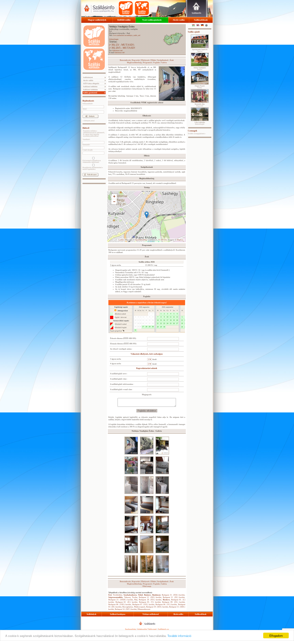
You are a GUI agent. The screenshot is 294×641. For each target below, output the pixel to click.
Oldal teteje (146, 586)
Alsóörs (200, 68)
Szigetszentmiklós (115, 597)
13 (143, 320)
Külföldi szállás (124, 20)
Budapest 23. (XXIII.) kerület (120, 600)
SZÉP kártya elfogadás (91, 83)
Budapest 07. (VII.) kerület (143, 604)
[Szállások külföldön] (141, 8)
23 (153, 323)
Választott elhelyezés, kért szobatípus (147, 354)
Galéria (164, 62)
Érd (110, 31)
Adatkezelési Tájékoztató (147, 629)
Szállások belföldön (90, 87)
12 (140, 320)
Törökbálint (117, 595)
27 (143, 327)
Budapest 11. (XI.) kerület (174, 597)
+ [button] (114, 196)
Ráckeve (166, 600)
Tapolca (199, 50)
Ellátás (153, 60)
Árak (172, 60)
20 (143, 323)
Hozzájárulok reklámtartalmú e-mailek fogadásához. (93, 168)
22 (149, 323)
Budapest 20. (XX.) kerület (150, 600)
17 (135, 323)
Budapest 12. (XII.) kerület (150, 597)
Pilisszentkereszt (144, 609)
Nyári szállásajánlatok (152, 20)
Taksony (127, 597)
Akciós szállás (179, 20)
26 (140, 327)
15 (149, 320)
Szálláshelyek (88, 77)
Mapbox (180, 240)
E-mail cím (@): (88, 150)
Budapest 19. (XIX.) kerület (157, 607)
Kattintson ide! (117, 50)
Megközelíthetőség (134, 62)
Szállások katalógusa (117, 614)
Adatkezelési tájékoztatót (91, 162)
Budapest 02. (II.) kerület (126, 602)
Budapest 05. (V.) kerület (150, 602)
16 (153, 320)
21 (146, 323)
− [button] (114, 202)
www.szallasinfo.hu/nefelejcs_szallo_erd (126, 35)
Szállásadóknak (201, 20)
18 (138, 323)
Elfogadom (276, 635)
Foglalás (156, 62)
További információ (179, 636)
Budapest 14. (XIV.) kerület (126, 609)
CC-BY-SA (162, 240)
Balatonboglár (199, 123)
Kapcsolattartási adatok (146, 368)
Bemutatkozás (125, 60)
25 (138, 327)
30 (153, 327)
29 (149, 327)
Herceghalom (127, 607)
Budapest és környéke (117, 33)
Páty (135, 600)
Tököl (140, 595)
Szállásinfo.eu (163, 629)
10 (135, 320)
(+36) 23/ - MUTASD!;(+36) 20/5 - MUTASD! (122, 46)
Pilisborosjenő (139, 607)
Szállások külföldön (90, 90)
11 (138, 320)
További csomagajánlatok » (197, 133)
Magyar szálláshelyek (97, 20)
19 (140, 323)
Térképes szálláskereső (150, 614)
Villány (200, 87)
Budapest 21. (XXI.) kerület (173, 595)
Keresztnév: (86, 145)
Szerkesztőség (130, 629)
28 (146, 327)
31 (135, 330)
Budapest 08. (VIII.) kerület (119, 604)
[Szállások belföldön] (125, 8)
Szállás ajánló (194, 32)
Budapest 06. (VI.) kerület (166, 604)
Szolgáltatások (162, 60)
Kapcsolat (136, 60)
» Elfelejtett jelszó (89, 121)
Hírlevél (86, 128)
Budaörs (147, 595)
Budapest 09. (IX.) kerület (173, 602)
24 (135, 327)
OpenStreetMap (141, 240)
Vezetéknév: (87, 139)
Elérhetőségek (113, 39)
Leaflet (121, 240)
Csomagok (192, 131)
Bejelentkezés (88, 101)
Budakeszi (156, 595)
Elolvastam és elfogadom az (92, 161)
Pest (128, 33)
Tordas (134, 597)
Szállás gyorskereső (90, 93)
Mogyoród (200, 105)
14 (146, 320)
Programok (147, 62)
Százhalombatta (130, 595)
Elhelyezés (145, 60)
